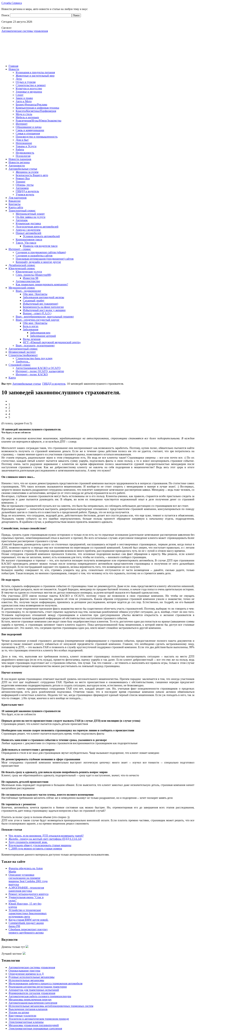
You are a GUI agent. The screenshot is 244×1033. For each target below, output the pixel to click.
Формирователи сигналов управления (32, 993)
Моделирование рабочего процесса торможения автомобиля (45, 983)
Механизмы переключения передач (30, 999)
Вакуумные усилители (22, 1015)
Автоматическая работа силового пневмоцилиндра (40, 996)
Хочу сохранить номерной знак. (28, 842)
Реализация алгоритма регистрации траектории (38, 986)
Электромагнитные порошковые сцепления (35, 1028)
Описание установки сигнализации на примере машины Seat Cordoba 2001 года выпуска (28, 879)
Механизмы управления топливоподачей (34, 1025)
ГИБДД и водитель (54, 383)
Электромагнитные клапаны (26, 1022)
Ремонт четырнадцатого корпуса (28, 894)
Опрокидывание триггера (24, 970)
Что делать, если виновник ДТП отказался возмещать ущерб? (46, 835)
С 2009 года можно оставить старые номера (35, 848)
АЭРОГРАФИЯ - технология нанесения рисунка (26, 889)
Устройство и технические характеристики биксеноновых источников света (28, 913)
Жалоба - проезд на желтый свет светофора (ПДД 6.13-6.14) (45, 838)
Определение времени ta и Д (26, 973)
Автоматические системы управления (32, 967)
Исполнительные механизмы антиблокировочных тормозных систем (51, 1005)
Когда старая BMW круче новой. (28, 919)
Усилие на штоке (19, 1012)
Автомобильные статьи (26, 383)
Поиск (5, 15)
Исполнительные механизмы (26, 980)
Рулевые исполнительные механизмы (31, 977)
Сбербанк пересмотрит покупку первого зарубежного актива (28, 931)
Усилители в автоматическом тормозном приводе (39, 1018)
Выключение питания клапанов (28, 1009)
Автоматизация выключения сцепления (33, 1002)
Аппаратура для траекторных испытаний (34, 989)
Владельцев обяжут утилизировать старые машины (40, 845)
